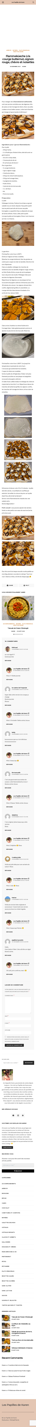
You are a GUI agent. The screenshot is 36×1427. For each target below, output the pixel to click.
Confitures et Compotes (11, 1213)
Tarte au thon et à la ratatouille (22, 1340)
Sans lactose (7, 1290)
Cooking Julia (16, 857)
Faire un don (7, 1147)
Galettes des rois (8, 1222)
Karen (24, 66)
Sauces (4, 1295)
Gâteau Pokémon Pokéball (16, 1376)
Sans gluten (6, 1285)
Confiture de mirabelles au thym (21, 1324)
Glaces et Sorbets (9, 1237)
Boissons (5, 1193)
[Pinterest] (23, 1115)
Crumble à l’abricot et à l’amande (18, 1365)
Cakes (4, 1203)
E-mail (7, 1023)
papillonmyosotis (17, 940)
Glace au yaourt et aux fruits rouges (19, 1371)
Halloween (6, 1242)
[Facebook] (13, 1115)
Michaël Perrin (14, 1420)
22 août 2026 (15, 1327)
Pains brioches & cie (9, 1251)
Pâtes (4, 1261)
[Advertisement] (18, 27)
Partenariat (6, 1256)
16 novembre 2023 (15, 66)
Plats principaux (24, 50)
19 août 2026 (15, 1350)
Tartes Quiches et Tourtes (12, 1305)
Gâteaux (5, 1227)
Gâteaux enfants (8, 1232)
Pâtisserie (5, 1266)
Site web (7, 1030)
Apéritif (8, 50)
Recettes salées (18, 51)
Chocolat (5, 1208)
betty (13, 732)
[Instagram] (18, 1115)
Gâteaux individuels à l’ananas (22, 1348)
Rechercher (5, 1059)
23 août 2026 (21, 631)
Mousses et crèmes (9, 1247)
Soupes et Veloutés (9, 1300)
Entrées (15, 50)
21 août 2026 (15, 1335)
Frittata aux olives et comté (16, 1390)
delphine (15, 815)
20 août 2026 (15, 1342)
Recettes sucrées (8, 1281)
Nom (6, 1016)
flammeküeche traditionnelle (23, 101)
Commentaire (9, 995)
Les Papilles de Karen (18, 2)
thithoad (15, 647)
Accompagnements (9, 623)
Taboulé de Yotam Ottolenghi (18, 628)
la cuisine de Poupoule (19, 688)
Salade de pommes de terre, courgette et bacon (22, 1332)
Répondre (8, 660)
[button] (13, 634)
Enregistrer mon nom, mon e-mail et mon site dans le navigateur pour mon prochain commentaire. (17, 1039)
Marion (14, 897)
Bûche (4, 1198)
